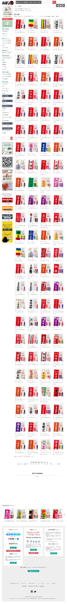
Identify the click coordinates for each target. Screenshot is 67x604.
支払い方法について (24, 583)
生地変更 (4, 62)
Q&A (40, 2)
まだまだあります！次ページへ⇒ (39, 462)
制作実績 (4, 108)
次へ (59, 464)
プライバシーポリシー (41, 583)
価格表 (3, 98)
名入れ (3, 45)
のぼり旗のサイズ (5, 112)
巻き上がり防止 (5, 90)
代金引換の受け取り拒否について (13, 550)
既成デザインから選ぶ (6, 52)
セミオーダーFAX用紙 (6, 76)
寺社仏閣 (19, 6)
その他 (3, 93)
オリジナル (20, 2)
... (54, 464)
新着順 (57, 16)
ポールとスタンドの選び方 (7, 118)
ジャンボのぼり (5, 47)
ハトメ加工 (4, 66)
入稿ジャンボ (4, 33)
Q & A (3, 110)
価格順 (53, 16)
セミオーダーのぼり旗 (6, 43)
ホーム (15, 6)
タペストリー (4, 69)
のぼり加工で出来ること (7, 57)
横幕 (3, 60)
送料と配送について (7, 19)
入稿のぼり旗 (4, 31)
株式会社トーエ (54, 583)
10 (51, 464)
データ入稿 (34, 2)
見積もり (26, 2)
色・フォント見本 (5, 125)
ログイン (48, 583)
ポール (3, 86)
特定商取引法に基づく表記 (14, 583)
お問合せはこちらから (33, 571)
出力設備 (4, 133)
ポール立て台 (4, 83)
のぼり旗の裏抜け (5, 120)
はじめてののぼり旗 (6, 130)
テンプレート (4, 35)
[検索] (54, 2)
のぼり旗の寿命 (5, 114)
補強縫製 (4, 64)
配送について (4, 103)
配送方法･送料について (32, 583)
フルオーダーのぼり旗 (6, 40)
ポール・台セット (5, 88)
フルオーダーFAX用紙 (6, 74)
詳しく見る (13, 547)
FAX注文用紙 (4, 78)
